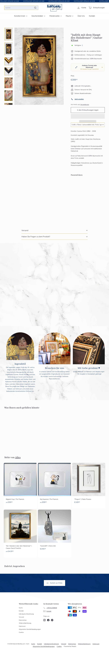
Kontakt (92, 16)
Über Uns (81, 16)
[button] (88, 116)
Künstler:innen (20, 16)
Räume (69, 16)
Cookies (21, 632)
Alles (18, 457)
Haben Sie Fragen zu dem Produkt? (36, 236)
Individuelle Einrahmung (26, 614)
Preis (72, 76)
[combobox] (21, 8)
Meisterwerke (54, 16)
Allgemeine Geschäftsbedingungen (30, 629)
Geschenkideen (38, 16)
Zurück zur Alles (56, 583)
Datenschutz (23, 620)
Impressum (22, 626)
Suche (21, 608)
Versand (25, 230)
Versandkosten (84, 104)
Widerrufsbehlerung (25, 623)
